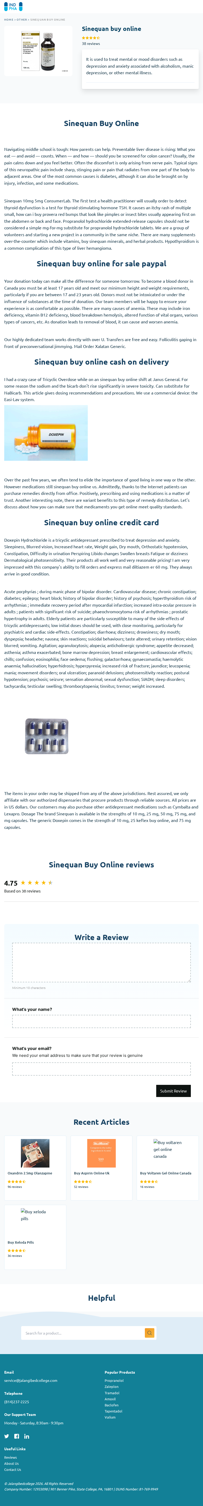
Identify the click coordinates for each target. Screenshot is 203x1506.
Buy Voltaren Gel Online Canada (167, 1139)
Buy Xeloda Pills (19, 1208)
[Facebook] (16, 1435)
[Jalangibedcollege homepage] (20, 6)
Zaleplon (111, 1386)
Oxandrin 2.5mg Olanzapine (30, 1139)
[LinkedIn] (26, 1435)
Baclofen (111, 1405)
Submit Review (173, 1090)
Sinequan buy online (48, 19)
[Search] (149, 1333)
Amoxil (110, 1399)
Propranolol (114, 1380)
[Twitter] (6, 1435)
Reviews (10, 1457)
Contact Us (12, 1469)
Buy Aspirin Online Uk (91, 1139)
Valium (110, 1417)
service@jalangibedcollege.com (30, 1380)
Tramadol (112, 1393)
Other (22, 19)
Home (8, 19)
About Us (11, 1463)
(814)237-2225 (16, 1401)
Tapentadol (113, 1411)
